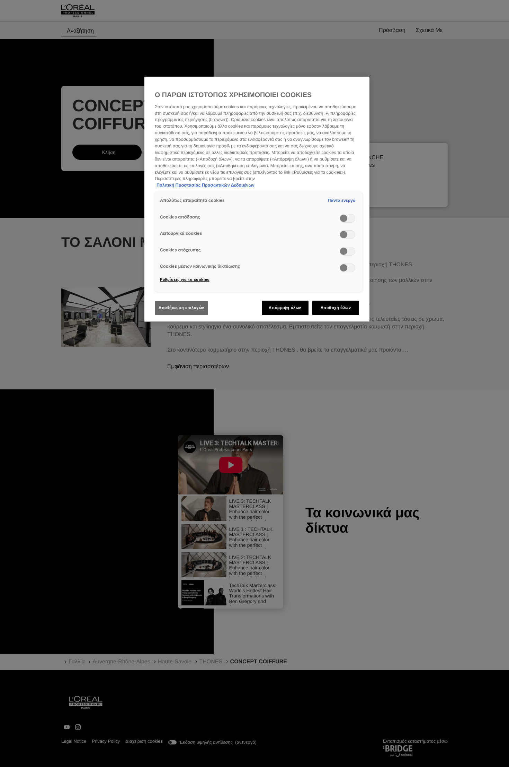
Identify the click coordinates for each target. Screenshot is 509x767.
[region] (256, 199)
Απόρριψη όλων (285, 307)
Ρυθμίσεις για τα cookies (184, 279)
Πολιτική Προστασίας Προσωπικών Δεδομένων (205, 185)
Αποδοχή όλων (336, 307)
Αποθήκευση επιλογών (181, 307)
